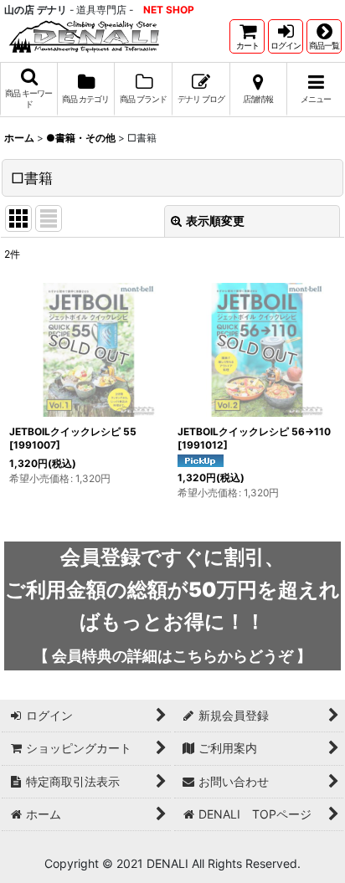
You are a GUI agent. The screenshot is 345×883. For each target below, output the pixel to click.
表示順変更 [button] (215, 220)
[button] (324, 36)
